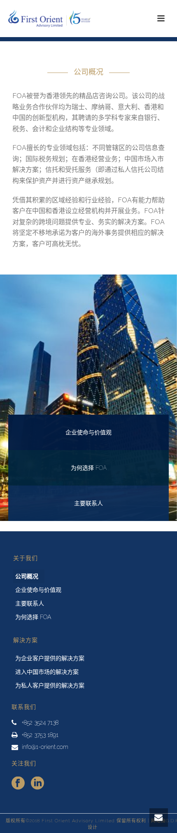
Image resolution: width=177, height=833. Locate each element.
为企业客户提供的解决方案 (49, 658)
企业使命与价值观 (38, 590)
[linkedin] (37, 784)
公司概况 (26, 576)
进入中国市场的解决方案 (47, 672)
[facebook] (18, 784)
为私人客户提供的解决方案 (49, 685)
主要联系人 (29, 603)
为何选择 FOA (33, 617)
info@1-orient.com (45, 747)
